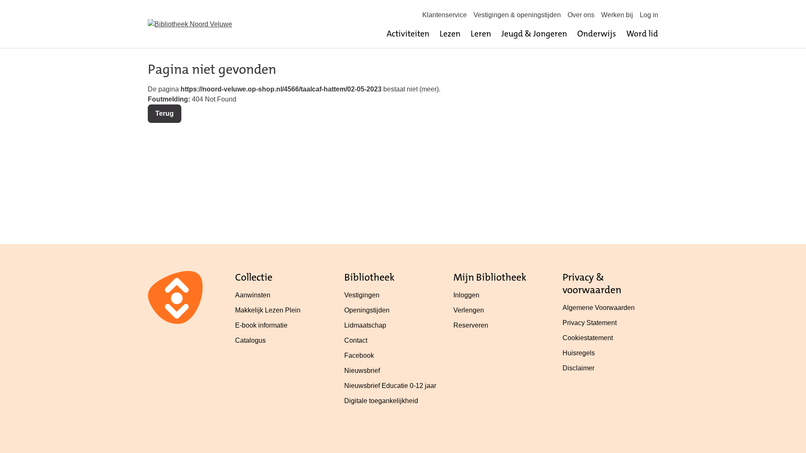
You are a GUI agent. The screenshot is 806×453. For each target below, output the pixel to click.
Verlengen (468, 310)
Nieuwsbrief (362, 370)
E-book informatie (261, 325)
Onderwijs (596, 34)
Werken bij (617, 14)
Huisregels (579, 353)
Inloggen (466, 295)
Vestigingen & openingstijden (517, 14)
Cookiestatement (588, 337)
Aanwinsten (252, 295)
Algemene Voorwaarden (599, 307)
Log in (649, 14)
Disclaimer (578, 368)
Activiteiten (408, 34)
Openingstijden (367, 310)
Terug (164, 113)
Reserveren (470, 325)
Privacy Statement (590, 322)
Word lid (642, 34)
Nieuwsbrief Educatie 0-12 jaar (390, 385)
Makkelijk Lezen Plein (268, 310)
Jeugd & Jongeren (534, 34)
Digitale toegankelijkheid (381, 400)
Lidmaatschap (365, 325)
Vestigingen (361, 295)
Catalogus (250, 340)
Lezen (450, 34)
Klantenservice (444, 14)
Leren (481, 34)
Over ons (581, 14)
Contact (355, 340)
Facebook (359, 355)
